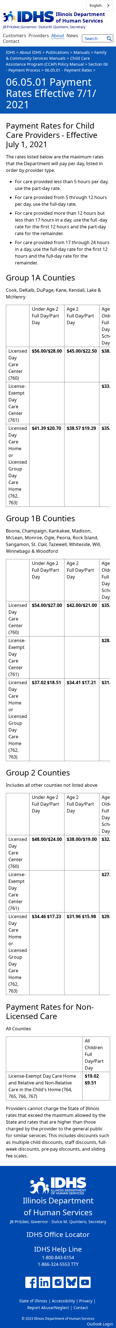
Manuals (81, 52)
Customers (14, 35)
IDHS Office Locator (58, 1234)
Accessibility (63, 1300)
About (57, 35)
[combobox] (99, 5)
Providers (38, 35)
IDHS (10, 52)
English (96, 5)
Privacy (85, 1300)
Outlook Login (100, 1324)
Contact (11, 41)
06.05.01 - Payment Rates (68, 70)
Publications (57, 52)
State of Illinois (33, 1300)
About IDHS (30, 52)
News (72, 35)
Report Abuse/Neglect (48, 1307)
